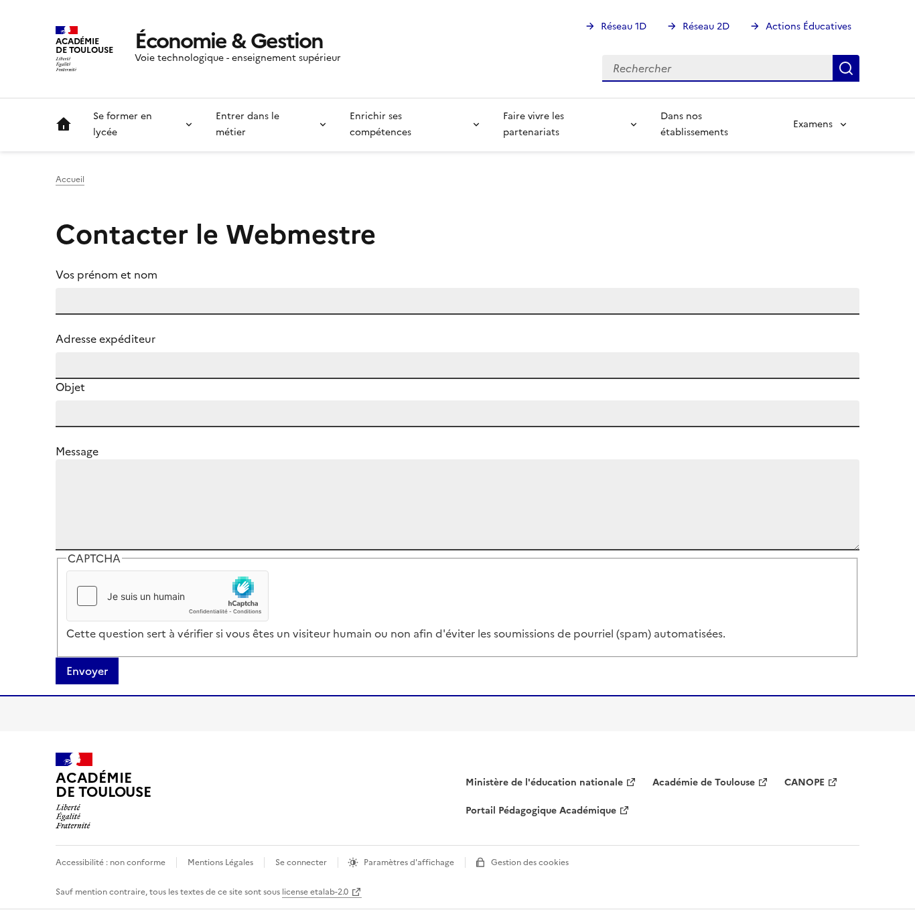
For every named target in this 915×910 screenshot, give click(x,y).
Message (77, 451)
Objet (70, 387)
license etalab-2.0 (315, 892)
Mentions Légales (220, 862)
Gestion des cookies (530, 862)
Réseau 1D (623, 26)
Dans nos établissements (694, 124)
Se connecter (301, 862)
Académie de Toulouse (703, 782)
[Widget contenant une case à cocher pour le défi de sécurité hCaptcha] (167, 596)
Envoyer (87, 671)
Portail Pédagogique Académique (541, 811)
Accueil (63, 124)
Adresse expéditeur (105, 339)
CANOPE (804, 782)
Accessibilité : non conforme (110, 862)
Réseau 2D (706, 26)
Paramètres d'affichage (409, 862)
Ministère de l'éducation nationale (544, 782)
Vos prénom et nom (106, 275)
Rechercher (846, 68)
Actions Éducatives (808, 26)
